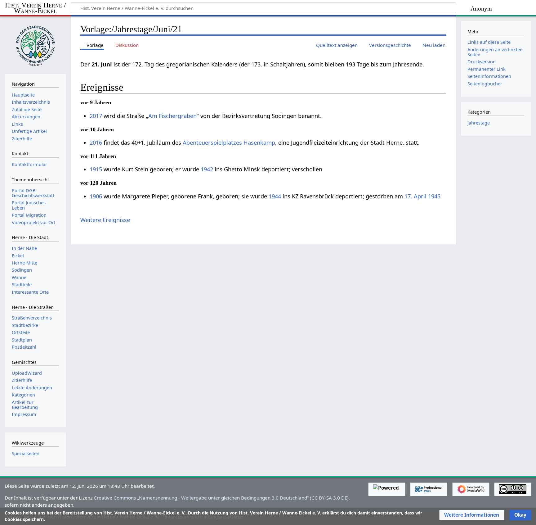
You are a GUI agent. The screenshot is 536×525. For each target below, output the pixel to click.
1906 (96, 196)
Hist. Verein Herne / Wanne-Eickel (35, 8)
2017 (96, 116)
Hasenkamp (259, 142)
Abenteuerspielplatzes (212, 142)
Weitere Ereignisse (105, 220)
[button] (471, 515)
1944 (275, 196)
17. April (415, 196)
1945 (434, 196)
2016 (96, 142)
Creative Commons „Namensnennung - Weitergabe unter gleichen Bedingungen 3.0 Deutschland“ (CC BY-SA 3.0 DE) (221, 498)
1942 (207, 169)
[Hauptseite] (35, 44)
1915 (96, 169)
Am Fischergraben (172, 116)
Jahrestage (478, 123)
